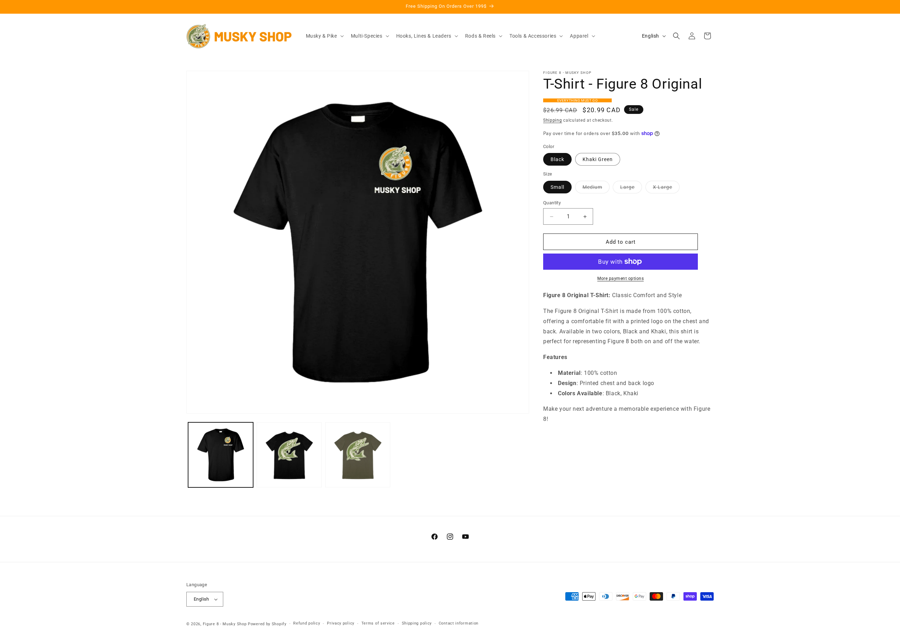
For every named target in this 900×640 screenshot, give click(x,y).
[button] (324, 35)
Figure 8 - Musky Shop (225, 624)
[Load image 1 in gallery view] (220, 454)
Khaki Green (598, 159)
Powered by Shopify (267, 624)
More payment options (620, 278)
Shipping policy (417, 623)
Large (631, 188)
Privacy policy (340, 623)
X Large (666, 188)
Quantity (552, 202)
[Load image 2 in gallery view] (289, 454)
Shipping (552, 120)
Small (557, 187)
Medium (596, 188)
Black (557, 159)
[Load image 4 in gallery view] (357, 454)
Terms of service (378, 623)
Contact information (458, 623)
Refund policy (306, 623)
